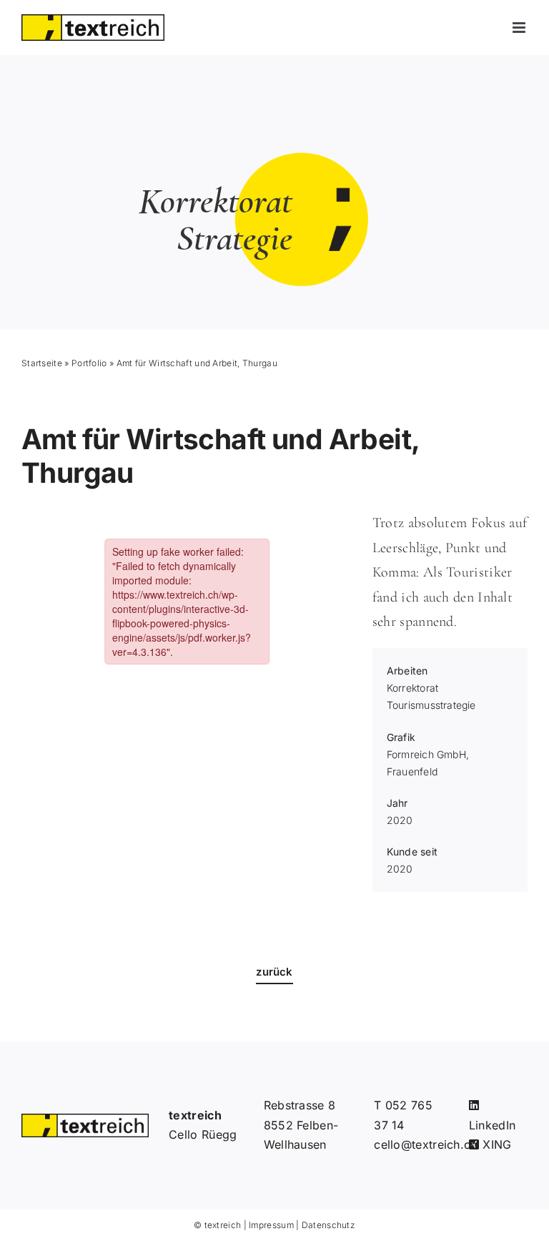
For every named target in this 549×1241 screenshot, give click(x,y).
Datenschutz (328, 1225)
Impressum (271, 1225)
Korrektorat (412, 688)
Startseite (41, 363)
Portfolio (89, 363)
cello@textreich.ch (425, 1144)
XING (495, 1144)
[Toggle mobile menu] (520, 27)
